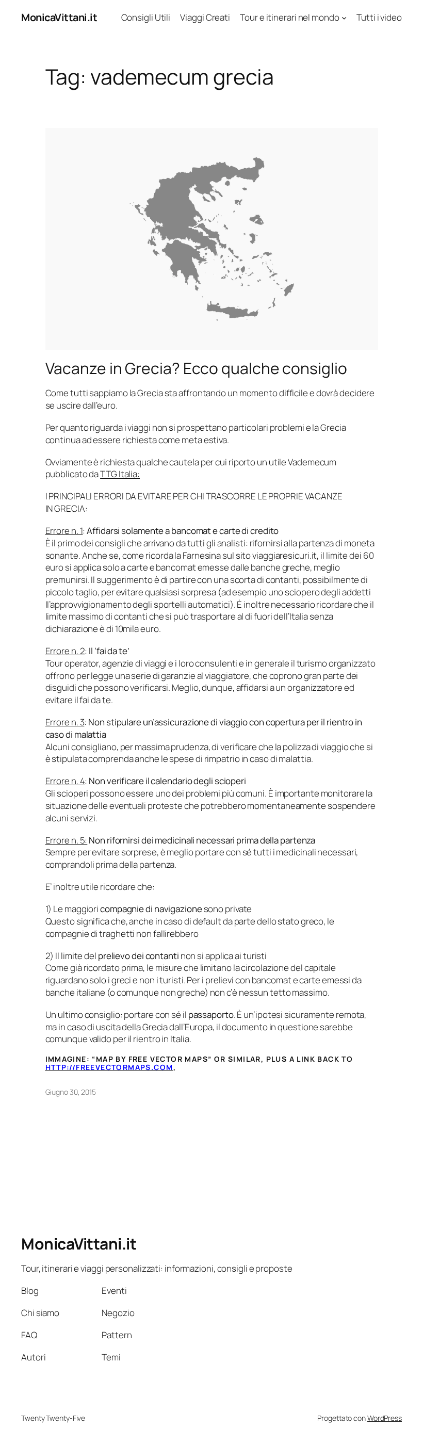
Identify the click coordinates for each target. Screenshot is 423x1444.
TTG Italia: (120, 474)
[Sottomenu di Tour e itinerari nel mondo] (344, 17)
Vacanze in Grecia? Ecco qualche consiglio (196, 368)
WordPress (384, 1418)
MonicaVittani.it (59, 17)
